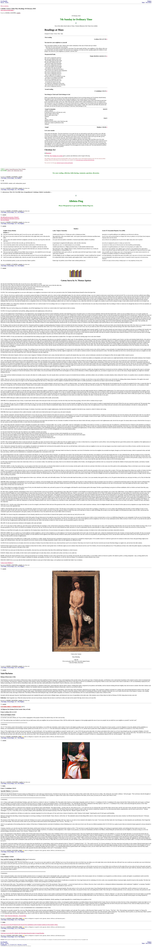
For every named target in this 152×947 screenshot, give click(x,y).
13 (1, 927)
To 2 (16, 212)
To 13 (16, 936)
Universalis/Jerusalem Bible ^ (7, 10)
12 (1, 918)
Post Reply (3, 178)
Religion (149, 1)
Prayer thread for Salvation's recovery (10, 218)
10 (1, 782)
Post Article (148, 2)
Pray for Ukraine (5, 220)
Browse (2, 2)
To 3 (16, 223)
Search (6, 2)
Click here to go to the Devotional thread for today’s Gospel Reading (22, 933)
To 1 (16, 189)
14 (1, 935)
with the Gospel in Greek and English (65, 162)
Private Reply (10, 178)
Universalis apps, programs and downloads (85, 160)
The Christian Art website (56, 155)
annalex (20, 176)
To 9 (16, 851)
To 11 (16, 919)
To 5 (16, 566)
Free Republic (4, 1)
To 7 (16, 701)
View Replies (18, 178)
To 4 (16, 265)
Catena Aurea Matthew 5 (7, 562)
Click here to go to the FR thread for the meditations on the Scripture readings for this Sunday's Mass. (29, 924)
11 (1, 850)
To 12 (16, 928)
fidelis (20, 736)
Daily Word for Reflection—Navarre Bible (15, 915)
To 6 (16, 667)
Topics (143, 2)
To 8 (16, 783)
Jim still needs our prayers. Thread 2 (10, 217)
